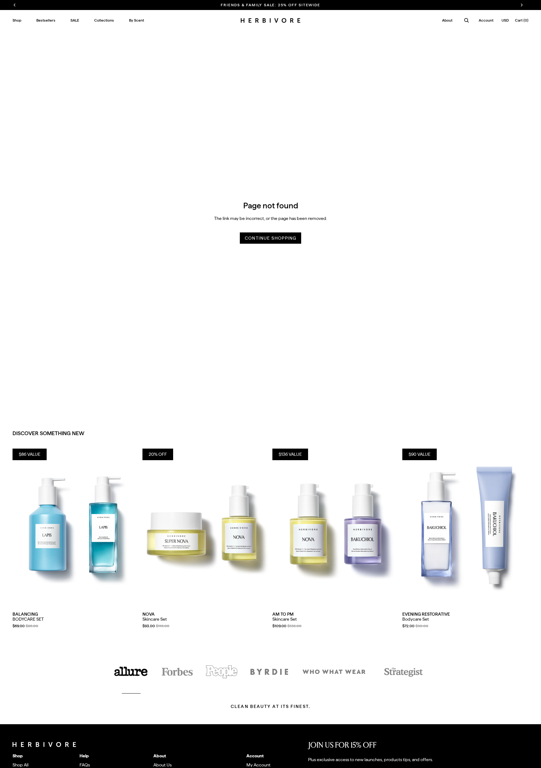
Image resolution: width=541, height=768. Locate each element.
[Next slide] (129, 527)
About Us (162, 764)
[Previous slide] (22, 527)
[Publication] (221, 671)
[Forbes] (177, 671)
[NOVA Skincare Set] (205, 527)
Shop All (20, 764)
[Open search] (466, 20)
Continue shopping (270, 238)
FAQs (85, 764)
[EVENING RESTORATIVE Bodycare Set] (465, 527)
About (447, 20)
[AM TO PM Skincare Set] (335, 527)
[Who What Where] (334, 671)
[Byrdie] (269, 671)
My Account (258, 764)
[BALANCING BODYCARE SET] (76, 527)
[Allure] (131, 671)
